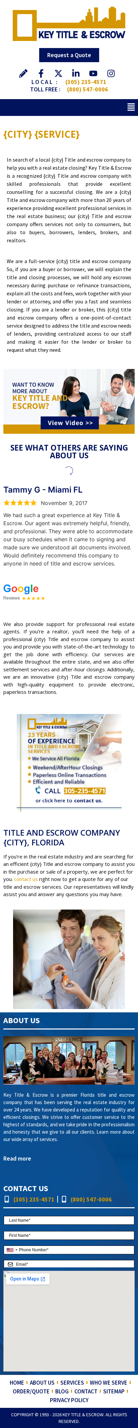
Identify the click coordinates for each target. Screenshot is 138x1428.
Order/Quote (31, 1391)
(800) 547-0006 (87, 89)
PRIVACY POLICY (69, 1400)
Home (17, 1382)
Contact (85, 1391)
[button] (131, 107)
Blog (62, 1391)
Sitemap (114, 1391)
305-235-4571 (85, 790)
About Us (42, 1382)
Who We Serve (108, 1382)
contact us (26, 879)
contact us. (88, 800)
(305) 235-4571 (86, 82)
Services (72, 1382)
